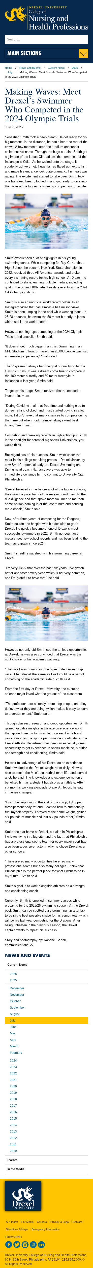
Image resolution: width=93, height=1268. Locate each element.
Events (12, 1160)
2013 (13, 1131)
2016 (13, 1112)
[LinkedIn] (41, 1247)
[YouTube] (33, 1247)
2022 (13, 1073)
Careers (42, 1221)
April (13, 1040)
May (13, 1033)
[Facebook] (8, 1247)
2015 (13, 1118)
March (14, 1046)
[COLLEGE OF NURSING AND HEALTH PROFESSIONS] (46, 33)
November (17, 994)
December (17, 988)
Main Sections (24, 53)
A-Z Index (12, 1221)
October (15, 1001)
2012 (13, 1138)
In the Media (15, 1169)
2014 (13, 1125)
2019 (13, 1093)
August (14, 1014)
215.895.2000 (71, 1259)
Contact (77, 1221)
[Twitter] (17, 1247)
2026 (13, 974)
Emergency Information (45, 1229)
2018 (13, 1099)
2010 (13, 1151)
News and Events (30, 67)
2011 (13, 1144)
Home (8, 67)
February (16, 1053)
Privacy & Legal (59, 1221)
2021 (13, 1080)
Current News (56, 67)
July (9, 72)
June (13, 1027)
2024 (13, 1060)
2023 (13, 1067)
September (17, 1007)
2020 (13, 1086)
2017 (13, 1105)
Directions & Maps (17, 1229)
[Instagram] (25, 1247)
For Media (27, 1221)
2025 (75, 67)
